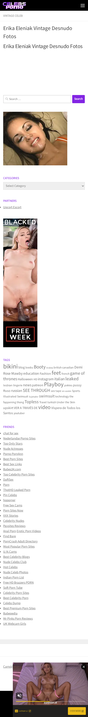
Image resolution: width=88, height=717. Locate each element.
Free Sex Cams (12, 505)
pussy (77, 385)
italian (59, 379)
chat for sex (10, 433)
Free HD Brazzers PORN (18, 583)
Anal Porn (9, 531)
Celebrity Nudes (13, 521)
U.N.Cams (10, 552)
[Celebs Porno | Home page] (18, 5)
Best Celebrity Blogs (16, 557)
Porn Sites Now (13, 511)
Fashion (45, 373)
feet (56, 373)
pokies (68, 385)
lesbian (7, 385)
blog (21, 367)
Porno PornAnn (13, 454)
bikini (10, 366)
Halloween (25, 379)
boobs (29, 368)
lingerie (17, 385)
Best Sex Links (12, 464)
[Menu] (82, 5)
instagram (46, 379)
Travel (43, 402)
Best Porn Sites (13, 459)
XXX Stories (10, 516)
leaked (72, 379)
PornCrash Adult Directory (20, 541)
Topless (32, 402)
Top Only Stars (12, 444)
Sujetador (33, 396)
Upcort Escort (12, 207)
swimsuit (46, 396)
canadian (68, 368)
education (31, 373)
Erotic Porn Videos (29, 531)
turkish (51, 402)
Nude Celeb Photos (15, 572)
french (65, 374)
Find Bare (9, 536)
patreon (37, 385)
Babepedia (10, 613)
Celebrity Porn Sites (16, 593)
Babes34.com (12, 469)
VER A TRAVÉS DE (26, 408)
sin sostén (66, 391)
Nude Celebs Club (14, 562)
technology (62, 397)
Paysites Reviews (14, 526)
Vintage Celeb (13, 16)
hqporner (9, 500)
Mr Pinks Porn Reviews (18, 619)
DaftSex (8, 480)
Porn (6, 485)
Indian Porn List (13, 577)
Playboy (54, 384)
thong (20, 402)
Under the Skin (66, 402)
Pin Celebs (10, 495)
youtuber (19, 413)
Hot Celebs (10, 567)
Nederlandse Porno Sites (19, 438)
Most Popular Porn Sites (19, 547)
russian (16, 390)
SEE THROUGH (36, 390)
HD (35, 379)
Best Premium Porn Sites (19, 608)
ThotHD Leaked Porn (16, 490)
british (58, 368)
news (27, 385)
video (44, 407)
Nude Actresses (13, 449)
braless (49, 367)
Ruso (6, 391)
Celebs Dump (12, 603)
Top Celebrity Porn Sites (19, 474)
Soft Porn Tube (12, 588)
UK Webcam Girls (14, 624)
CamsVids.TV (11, 667)
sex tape (56, 391)
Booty (40, 367)
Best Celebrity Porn (15, 598)
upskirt (8, 408)
